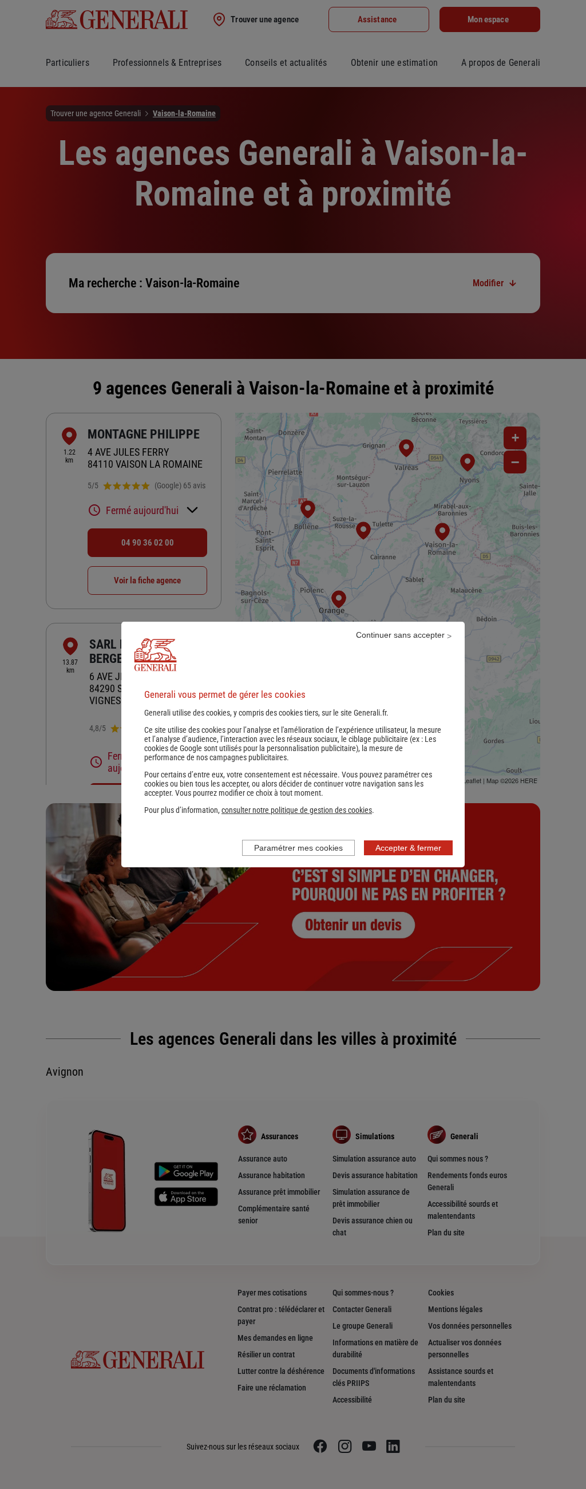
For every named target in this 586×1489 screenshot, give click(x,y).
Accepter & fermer (408, 847)
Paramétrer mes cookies (298, 847)
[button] (296, 810)
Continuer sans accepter (400, 634)
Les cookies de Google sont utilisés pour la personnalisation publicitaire (290, 743)
